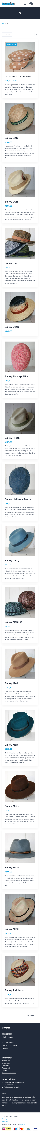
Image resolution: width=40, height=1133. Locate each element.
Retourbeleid (6, 1068)
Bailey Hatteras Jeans (18, 499)
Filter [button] (8, 34)
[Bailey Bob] (20, 118)
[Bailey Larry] (20, 541)
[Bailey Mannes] (20, 602)
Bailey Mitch (12, 867)
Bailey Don (11, 201)
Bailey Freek (12, 437)
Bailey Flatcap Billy (16, 376)
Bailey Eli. (11, 263)
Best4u (22, 1124)
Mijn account (6, 1063)
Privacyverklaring (8, 1119)
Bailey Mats (12, 806)
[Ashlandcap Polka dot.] (20, 57)
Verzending (5, 1065)
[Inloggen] (25, 4)
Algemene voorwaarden (9, 1073)
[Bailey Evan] (20, 307)
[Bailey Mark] (20, 664)
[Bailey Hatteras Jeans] (20, 479)
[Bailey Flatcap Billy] (20, 357)
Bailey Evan (12, 326)
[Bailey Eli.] (20, 243)
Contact (4, 1070)
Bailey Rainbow (14, 990)
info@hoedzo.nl (8, 1037)
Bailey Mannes (13, 621)
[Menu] (37, 4)
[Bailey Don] (20, 182)
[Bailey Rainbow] (20, 971)
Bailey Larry (12, 560)
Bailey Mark (12, 683)
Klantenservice (6, 1061)
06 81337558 (7, 1034)
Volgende (30, 1016)
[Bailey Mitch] (20, 848)
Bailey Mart (11, 744)
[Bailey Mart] (20, 725)
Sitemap (5, 1121)
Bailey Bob (11, 137)
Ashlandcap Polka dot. (18, 76)
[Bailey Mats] (20, 786)
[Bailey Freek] (20, 418)
